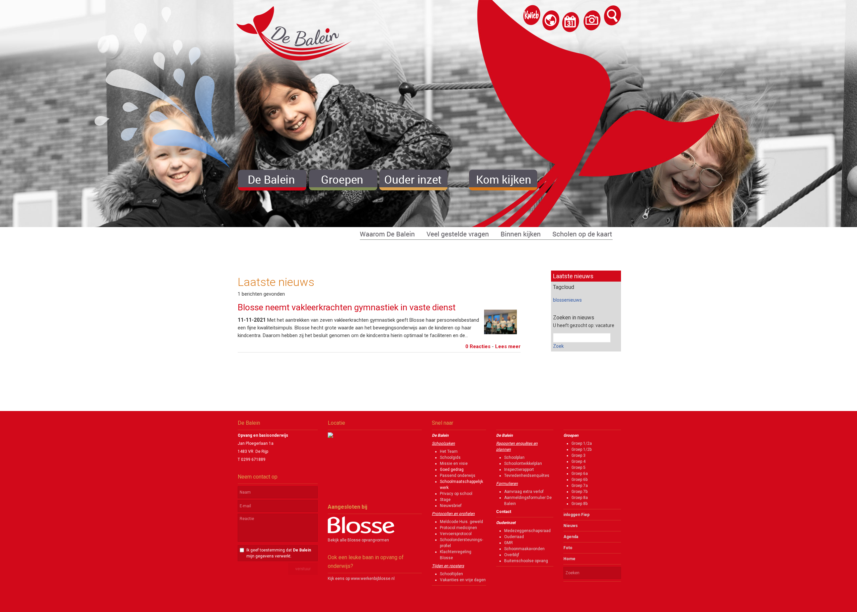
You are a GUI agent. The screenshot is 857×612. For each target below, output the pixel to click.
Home (569, 558)
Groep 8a (579, 497)
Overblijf (511, 554)
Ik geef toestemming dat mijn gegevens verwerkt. (278, 553)
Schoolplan (514, 457)
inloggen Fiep (576, 514)
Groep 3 (578, 455)
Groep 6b (579, 479)
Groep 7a (579, 485)
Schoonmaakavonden (524, 548)
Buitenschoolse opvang (526, 560)
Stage (445, 499)
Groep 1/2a (581, 443)
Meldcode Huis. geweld (461, 521)
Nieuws (570, 525)
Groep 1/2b (581, 449)
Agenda (570, 536)
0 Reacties (477, 346)
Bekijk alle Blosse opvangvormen (358, 540)
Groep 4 (578, 461)
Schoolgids (450, 457)
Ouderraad (514, 536)
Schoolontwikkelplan (523, 463)
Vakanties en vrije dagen (463, 580)
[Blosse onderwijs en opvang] (361, 532)
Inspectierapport (519, 469)
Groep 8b (579, 503)
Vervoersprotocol (456, 533)
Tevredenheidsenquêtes (526, 475)
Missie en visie (454, 463)
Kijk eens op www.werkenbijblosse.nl (361, 578)
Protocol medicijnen (458, 527)
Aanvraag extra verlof (524, 491)
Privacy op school (456, 493)
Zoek (558, 346)
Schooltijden (451, 574)
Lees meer (508, 346)
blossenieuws (567, 300)
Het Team (449, 451)
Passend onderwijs (457, 475)
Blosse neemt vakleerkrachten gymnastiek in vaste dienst (347, 307)
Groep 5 (578, 467)
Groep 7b (579, 491)
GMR (508, 542)
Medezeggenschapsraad (527, 530)
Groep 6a (579, 473)
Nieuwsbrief (451, 505)
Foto (567, 547)
